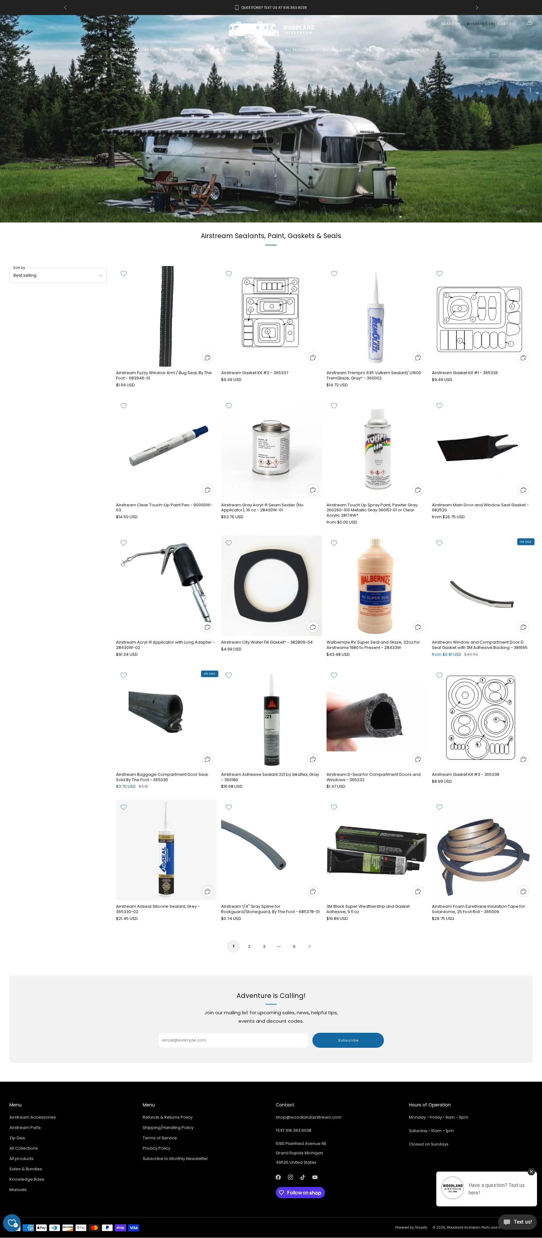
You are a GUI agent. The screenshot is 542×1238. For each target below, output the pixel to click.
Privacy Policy (156, 1148)
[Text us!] (517, 1224)
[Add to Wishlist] (123, 273)
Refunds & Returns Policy (168, 1117)
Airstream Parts (190, 49)
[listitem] (271, 7)
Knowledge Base (383, 49)
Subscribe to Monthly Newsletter (175, 1159)
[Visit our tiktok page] (302, 1177)
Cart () (507, 23)
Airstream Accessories (138, 49)
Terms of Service (160, 1138)
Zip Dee (224, 49)
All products (299, 49)
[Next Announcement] (477, 7)
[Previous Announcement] (65, 7)
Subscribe (348, 1040)
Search (449, 23)
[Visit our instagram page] (290, 1177)
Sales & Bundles (340, 49)
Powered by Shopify (411, 1227)
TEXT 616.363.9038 (293, 1130)
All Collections (258, 49)
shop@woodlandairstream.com (309, 1117)
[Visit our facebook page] (278, 1177)
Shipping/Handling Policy (168, 1128)
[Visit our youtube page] (315, 1177)
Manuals (420, 49)
